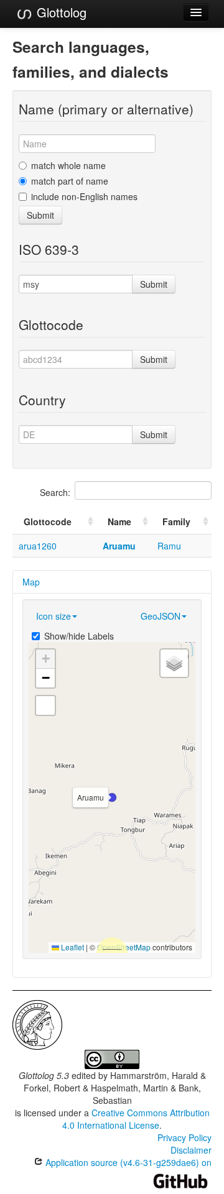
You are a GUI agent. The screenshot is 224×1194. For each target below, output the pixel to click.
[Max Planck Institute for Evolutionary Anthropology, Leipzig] (37, 1023)
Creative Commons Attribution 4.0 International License (136, 1118)
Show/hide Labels (79, 636)
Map (31, 582)
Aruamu (119, 546)
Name (119, 521)
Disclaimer (191, 1150)
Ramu (169, 546)
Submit (40, 215)
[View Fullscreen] (45, 705)
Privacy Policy (184, 1137)
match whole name (68, 165)
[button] (112, 797)
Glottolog (59, 12)
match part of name (69, 181)
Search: (55, 492)
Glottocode (48, 521)
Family (176, 521)
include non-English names (84, 196)
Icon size (53, 616)
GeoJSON (160, 616)
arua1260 (38, 546)
